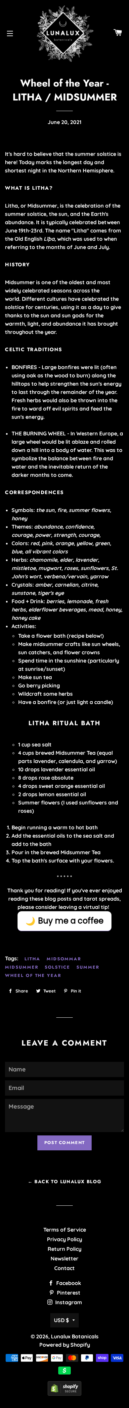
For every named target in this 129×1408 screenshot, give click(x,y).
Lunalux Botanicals (75, 1336)
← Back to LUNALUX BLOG (65, 1181)
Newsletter (64, 1258)
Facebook (68, 1283)
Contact (64, 1268)
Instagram (68, 1302)
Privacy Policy (64, 1239)
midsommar (64, 959)
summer (87, 967)
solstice (57, 967)
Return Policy (64, 1249)
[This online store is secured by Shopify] (64, 1393)
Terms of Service (64, 1229)
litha (32, 959)
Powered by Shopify (64, 1344)
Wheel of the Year (33, 975)
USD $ (61, 1320)
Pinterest (68, 1292)
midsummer (21, 967)
